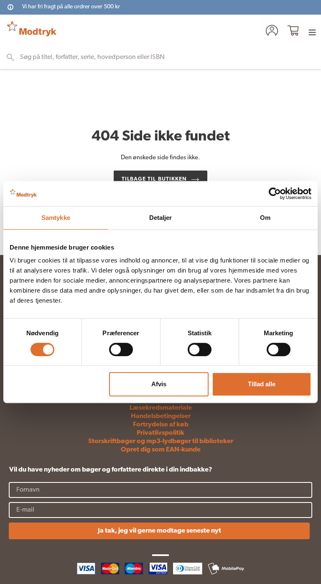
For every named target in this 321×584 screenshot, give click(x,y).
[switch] (121, 349)
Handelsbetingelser (161, 416)
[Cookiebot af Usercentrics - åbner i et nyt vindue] (274, 193)
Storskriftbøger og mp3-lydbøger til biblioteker (160, 441)
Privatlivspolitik (160, 433)
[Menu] (312, 32)
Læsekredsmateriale (161, 408)
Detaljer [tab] (160, 217)
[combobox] (164, 57)
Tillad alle (261, 384)
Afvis (158, 384)
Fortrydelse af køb (161, 424)
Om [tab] (265, 217)
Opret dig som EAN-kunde (161, 449)
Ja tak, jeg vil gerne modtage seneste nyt (159, 531)
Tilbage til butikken (154, 179)
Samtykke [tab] (55, 217)
